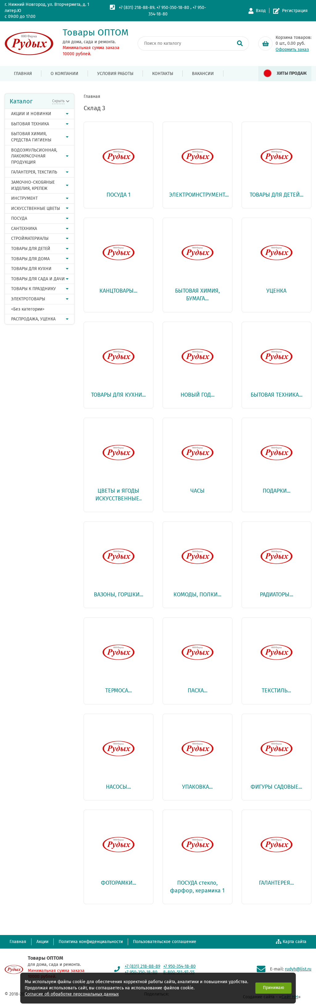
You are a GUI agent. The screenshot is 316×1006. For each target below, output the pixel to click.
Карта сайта (294, 941)
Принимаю (273, 987)
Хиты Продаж (292, 73)
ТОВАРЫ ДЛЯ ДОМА (30, 258)
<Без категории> (27, 309)
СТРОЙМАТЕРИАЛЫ (29, 238)
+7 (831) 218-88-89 (136, 7)
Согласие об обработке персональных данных (72, 994)
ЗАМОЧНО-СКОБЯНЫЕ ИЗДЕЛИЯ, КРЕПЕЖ (33, 185)
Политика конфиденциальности (91, 941)
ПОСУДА (19, 218)
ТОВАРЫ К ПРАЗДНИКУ (33, 288)
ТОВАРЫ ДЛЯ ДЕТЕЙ (30, 248)
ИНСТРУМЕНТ (24, 198)
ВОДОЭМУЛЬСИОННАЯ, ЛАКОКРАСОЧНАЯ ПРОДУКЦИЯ (34, 156)
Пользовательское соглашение (164, 941)
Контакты (162, 73)
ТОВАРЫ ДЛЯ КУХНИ (31, 268)
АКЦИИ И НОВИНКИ (31, 113)
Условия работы (115, 73)
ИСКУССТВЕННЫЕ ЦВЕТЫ (35, 208)
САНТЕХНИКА (24, 228)
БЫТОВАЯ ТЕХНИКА (30, 124)
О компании (64, 73)
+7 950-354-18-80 (179, 966)
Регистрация (295, 10)
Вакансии (203, 73)
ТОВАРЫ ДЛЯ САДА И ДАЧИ (38, 279)
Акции (42, 941)
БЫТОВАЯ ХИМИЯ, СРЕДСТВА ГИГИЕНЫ (31, 137)
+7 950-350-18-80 (172, 7)
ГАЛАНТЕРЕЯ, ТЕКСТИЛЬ (34, 172)
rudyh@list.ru (298, 969)
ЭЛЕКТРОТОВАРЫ (28, 299)
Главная (23, 73)
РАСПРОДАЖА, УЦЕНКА (33, 319)
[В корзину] (265, 43)
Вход (261, 10)
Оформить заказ (292, 49)
